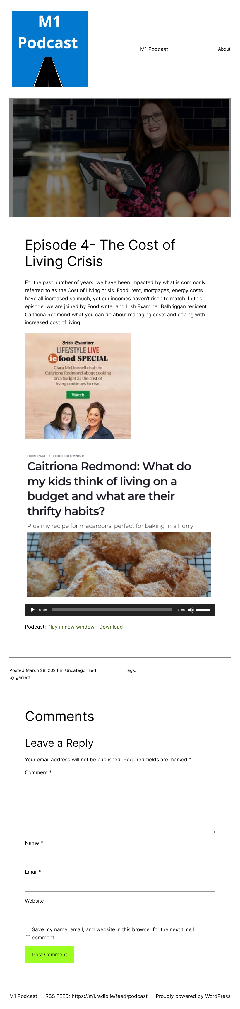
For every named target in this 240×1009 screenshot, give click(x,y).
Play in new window (71, 627)
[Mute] (191, 610)
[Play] (32, 610)
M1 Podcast (154, 49)
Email (33, 872)
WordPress (218, 996)
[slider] (204, 609)
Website (34, 901)
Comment (38, 772)
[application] (120, 610)
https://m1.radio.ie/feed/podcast (110, 996)
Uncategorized (80, 670)
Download (111, 627)
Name (34, 843)
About (224, 49)
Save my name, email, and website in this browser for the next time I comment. (113, 933)
